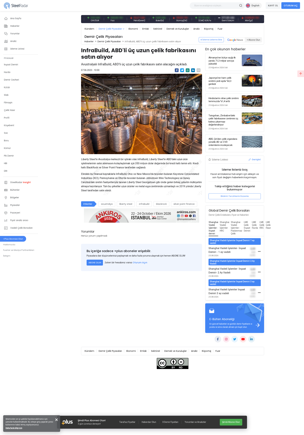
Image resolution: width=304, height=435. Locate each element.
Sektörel (157, 28)
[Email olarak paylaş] (198, 70)
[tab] (213, 228)
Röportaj (208, 28)
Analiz (196, 28)
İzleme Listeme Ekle (212, 39)
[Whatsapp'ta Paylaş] (188, 70)
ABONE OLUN (95, 262)
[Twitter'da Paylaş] (182, 70)
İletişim (6, 255)
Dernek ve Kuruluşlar (178, 28)
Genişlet (256, 159)
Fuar (220, 28)
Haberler (89, 41)
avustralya (107, 204)
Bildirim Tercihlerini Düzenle (235, 196)
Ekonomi (133, 28)
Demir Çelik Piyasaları (110, 28)
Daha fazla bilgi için (14, 428)
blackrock (161, 204)
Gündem (89, 28)
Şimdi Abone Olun (231, 422)
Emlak (145, 28)
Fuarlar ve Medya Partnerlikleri (18, 250)
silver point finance (184, 204)
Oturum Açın (140, 262)
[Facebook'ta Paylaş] (177, 70)
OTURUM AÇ (291, 5)
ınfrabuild (144, 204)
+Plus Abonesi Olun (13, 238)
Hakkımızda (9, 244)
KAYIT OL (273, 5)
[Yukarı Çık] (300, 73)
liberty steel (125, 204)
